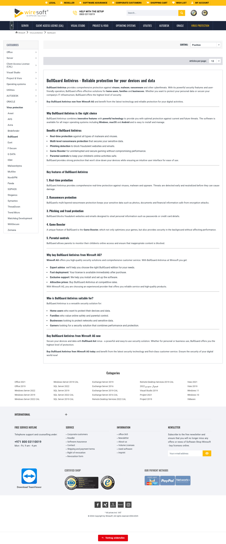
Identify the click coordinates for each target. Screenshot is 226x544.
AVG (10, 119)
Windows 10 (193, 395)
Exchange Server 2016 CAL (105, 395)
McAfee (12, 171)
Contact (71, 445)
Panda (11, 183)
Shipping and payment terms (81, 449)
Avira (10, 125)
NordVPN (12, 177)
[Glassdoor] (113, 505)
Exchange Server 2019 (102, 382)
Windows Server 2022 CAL (27, 399)
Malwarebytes (15, 165)
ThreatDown (14, 206)
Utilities (11, 90)
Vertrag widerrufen (115, 537)
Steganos (12, 195)
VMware (191, 399)
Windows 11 (193, 390)
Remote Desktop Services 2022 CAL (109, 399)
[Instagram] (128, 505)
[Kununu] (121, 505)
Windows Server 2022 (25, 390)
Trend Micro (14, 212)
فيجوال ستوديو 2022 (149, 386)
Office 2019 (20, 386)
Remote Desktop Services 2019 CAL (157, 382)
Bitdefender (13, 130)
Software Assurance (77, 441)
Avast (11, 113)
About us (122, 441)
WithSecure (13, 224)
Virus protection (15, 107)
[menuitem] (157, 3)
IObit (10, 160)
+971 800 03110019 (28, 442)
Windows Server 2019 (25, 395)
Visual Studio (13, 72)
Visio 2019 (192, 386)
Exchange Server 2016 (102, 386)
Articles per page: (198, 61)
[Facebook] (98, 505)
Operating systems (16, 84)
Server (10, 58)
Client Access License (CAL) (18, 65)
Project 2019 (146, 399)
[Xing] (105, 505)
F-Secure (12, 148)
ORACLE (11, 101)
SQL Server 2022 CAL (64, 395)
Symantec (13, 201)
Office (10, 52)
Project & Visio (14, 78)
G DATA (12, 154)
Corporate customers (77, 434)
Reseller (71, 438)
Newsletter (123, 438)
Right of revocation (76, 452)
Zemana (12, 230)
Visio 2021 (192, 382)
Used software (125, 449)
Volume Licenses (126, 445)
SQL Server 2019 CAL (64, 399)
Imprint (121, 452)
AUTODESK (12, 95)
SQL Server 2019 (61, 390)
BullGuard (13, 136)
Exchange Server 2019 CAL (105, 390)
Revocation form (75, 456)
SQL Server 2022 (61, 386)
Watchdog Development (20, 218)
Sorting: (184, 44)
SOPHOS (12, 189)
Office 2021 (20, 382)
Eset (10, 142)
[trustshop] (108, 483)
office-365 (123, 434)
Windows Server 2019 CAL (66, 382)
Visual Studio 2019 (149, 390)
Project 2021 (146, 395)
